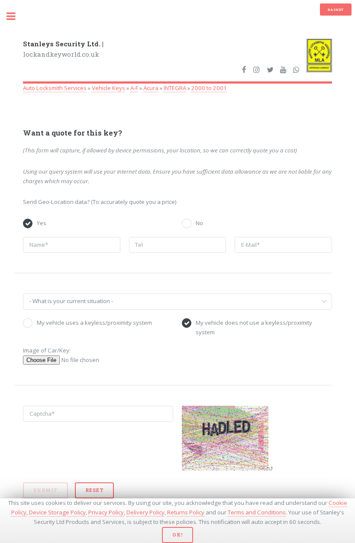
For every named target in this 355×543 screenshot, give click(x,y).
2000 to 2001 (209, 88)
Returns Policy (185, 512)
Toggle (15, 16)
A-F (134, 88)
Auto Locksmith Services (55, 88)
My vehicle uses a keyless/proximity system (94, 322)
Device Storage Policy (57, 512)
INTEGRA (175, 88)
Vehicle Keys (108, 88)
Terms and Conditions (257, 512)
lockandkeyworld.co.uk (63, 49)
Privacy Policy (106, 512)
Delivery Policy (145, 512)
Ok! (177, 535)
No (199, 223)
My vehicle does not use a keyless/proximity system (254, 327)
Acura (150, 88)
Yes (41, 223)
